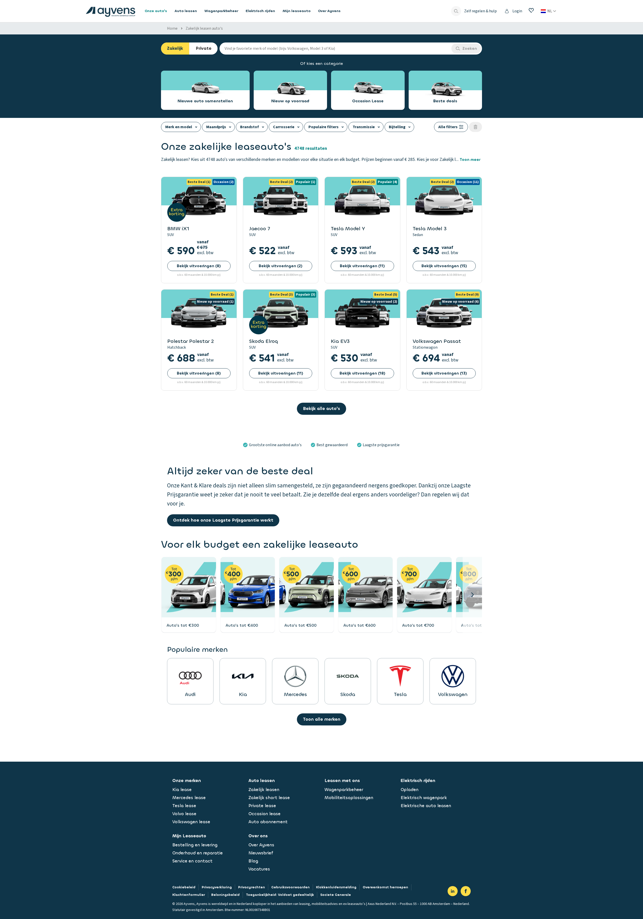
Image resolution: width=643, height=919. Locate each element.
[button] (472, 595)
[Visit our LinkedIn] (453, 891)
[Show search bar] (456, 11)
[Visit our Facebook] (466, 891)
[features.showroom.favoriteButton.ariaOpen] (531, 10)
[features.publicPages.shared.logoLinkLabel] (110, 11)
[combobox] (335, 48)
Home (172, 28)
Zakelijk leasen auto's (204, 28)
